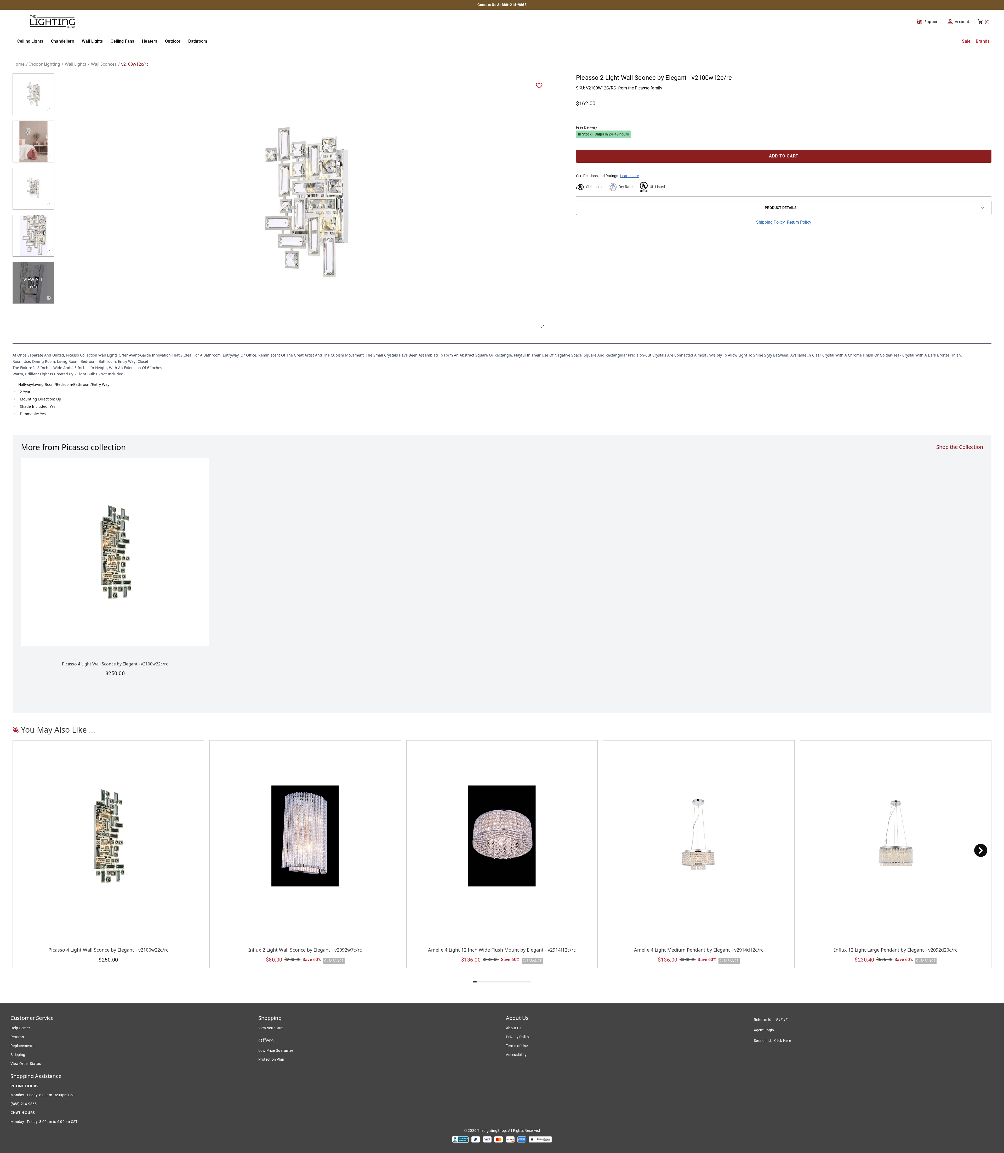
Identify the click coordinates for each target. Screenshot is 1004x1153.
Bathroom (197, 41)
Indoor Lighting (44, 64)
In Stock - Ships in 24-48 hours (603, 134)
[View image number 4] (33, 236)
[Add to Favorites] (539, 85)
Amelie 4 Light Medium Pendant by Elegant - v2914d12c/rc (698, 950)
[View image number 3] (33, 189)
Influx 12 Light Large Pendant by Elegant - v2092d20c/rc (895, 950)
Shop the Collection (959, 446)
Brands (982, 41)
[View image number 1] (33, 94)
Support (932, 21)
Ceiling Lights (30, 41)
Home (19, 64)
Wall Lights (92, 41)
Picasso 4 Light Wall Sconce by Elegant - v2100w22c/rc (115, 664)
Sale (966, 41)
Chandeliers (62, 41)
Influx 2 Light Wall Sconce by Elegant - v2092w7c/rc (305, 950)
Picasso (642, 88)
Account (962, 21)
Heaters (149, 41)
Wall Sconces (104, 64)
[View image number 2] (33, 141)
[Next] (980, 850)
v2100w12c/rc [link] (135, 64)
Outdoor (172, 41)
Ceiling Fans (122, 41)
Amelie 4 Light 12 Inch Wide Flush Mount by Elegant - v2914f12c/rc (502, 950)
